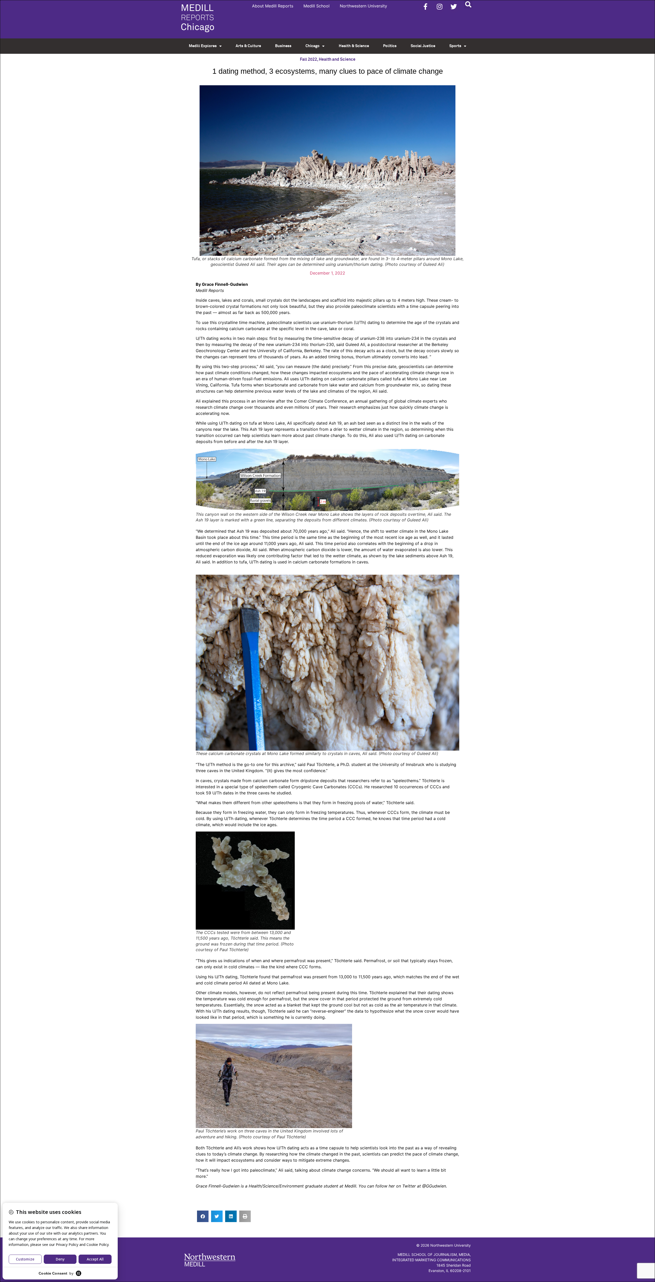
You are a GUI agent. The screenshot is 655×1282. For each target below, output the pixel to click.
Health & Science (354, 46)
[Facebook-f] (425, 6)
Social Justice (423, 46)
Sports (455, 46)
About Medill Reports (272, 5)
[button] (468, 4)
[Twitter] (453, 6)
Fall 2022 (308, 59)
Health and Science (337, 59)
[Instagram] (439, 6)
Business (283, 46)
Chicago (312, 46)
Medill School (316, 5)
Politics (390, 46)
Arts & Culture (248, 46)
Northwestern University (363, 5)
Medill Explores (203, 46)
